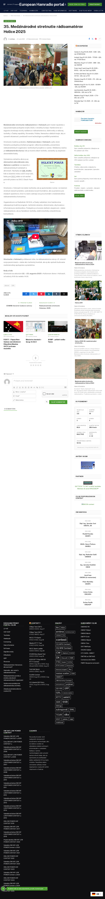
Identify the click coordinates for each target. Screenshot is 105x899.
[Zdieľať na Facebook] (89, 39)
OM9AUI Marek (86, 640)
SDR (58, 702)
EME (71, 658)
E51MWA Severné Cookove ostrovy (19, 306)
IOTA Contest (60, 665)
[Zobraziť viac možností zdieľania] (99, 39)
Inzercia (77, 186)
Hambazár (33, 10)
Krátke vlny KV (79, 146)
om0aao (12, 39)
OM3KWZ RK (85, 627)
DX (58, 657)
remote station (67, 693)
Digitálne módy (85, 10)
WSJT (58, 719)
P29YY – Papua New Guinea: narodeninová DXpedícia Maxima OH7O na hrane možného (12, 344)
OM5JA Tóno (85, 643)
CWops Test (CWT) (35, 627)
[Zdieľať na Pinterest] (95, 39)
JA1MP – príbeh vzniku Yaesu (56, 341)
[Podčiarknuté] (19, 387)
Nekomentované (33, 39)
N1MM (73, 673)
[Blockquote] (31, 387)
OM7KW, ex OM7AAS (88, 656)
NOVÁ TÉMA (79, 195)
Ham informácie (60, 10)
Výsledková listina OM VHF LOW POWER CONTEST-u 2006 (12, 749)
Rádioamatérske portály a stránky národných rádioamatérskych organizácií (13, 678)
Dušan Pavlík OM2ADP (87, 603)
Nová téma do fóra (77, 4)
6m (57, 627)
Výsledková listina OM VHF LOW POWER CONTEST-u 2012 (12, 793)
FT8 (58, 662)
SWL (72, 709)
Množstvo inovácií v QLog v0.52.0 (33, 341)
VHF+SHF (14, 10)
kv (70, 669)
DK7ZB (72, 653)
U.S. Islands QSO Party (36, 682)
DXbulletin (98, 10)
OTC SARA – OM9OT (87, 653)
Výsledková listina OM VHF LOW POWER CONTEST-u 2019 (12, 834)
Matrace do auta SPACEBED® (87, 489)
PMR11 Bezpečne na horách (90, 663)
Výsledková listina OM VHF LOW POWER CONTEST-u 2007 (12, 762)
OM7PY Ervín (85, 637)
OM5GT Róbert (86, 630)
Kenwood (70, 665)
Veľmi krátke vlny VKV (82, 155)
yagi (71, 719)
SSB (65, 701)
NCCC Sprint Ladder (36, 648)
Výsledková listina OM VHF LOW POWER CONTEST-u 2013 (12, 801)
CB (64, 635)
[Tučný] (14, 387)
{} (40, 387)
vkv (66, 714)
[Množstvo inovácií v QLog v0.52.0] (35, 326)
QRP (5, 658)
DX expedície (82, 46)
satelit (66, 697)
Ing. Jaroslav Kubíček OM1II (88, 566)
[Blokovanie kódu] (34, 387)
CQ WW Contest (63, 648)
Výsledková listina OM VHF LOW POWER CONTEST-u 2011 (12, 785)
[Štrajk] (22, 387)
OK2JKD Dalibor (86, 650)
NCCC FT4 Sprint (35, 638)
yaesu (65, 719)
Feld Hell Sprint (34, 669)
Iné (75, 176)
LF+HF (6, 10)
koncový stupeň (61, 669)
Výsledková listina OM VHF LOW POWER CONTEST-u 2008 (12, 770)
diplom (7, 285)
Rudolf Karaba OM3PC (88, 535)
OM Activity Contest (64, 680)
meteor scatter (62, 673)
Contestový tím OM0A (88, 660)
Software (73, 10)
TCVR (59, 715)
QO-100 (59, 688)
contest (61, 639)
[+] (43, 387)
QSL (13, 285)
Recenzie (7, 661)
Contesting (47, 10)
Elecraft (64, 658)
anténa (60, 631)
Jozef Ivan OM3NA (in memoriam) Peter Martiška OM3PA (88, 579)
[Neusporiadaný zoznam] (28, 387)
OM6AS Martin (86, 633)
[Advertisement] (36, 108)
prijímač (69, 684)
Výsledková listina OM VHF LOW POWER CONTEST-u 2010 (12, 778)
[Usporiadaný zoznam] (25, 387)
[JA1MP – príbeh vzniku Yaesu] (58, 326)
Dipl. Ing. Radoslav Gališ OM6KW (88, 556)
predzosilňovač (60, 684)
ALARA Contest (34, 675)
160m (63, 628)
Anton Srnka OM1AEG (87, 593)
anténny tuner (70, 632)
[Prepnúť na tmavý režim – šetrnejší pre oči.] (65, 4)
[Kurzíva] (17, 387)
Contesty (36, 623)
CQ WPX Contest (63, 644)
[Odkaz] (37, 387)
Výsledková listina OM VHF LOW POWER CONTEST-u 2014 (12, 808)
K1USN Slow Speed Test (37, 654)
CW (58, 652)
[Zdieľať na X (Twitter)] (92, 39)
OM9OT (59, 677)
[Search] (62, 4)
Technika (23, 10)
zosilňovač (59, 722)
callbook (58, 635)
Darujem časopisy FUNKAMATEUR (87, 119)
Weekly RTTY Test (35, 643)
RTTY (58, 697)
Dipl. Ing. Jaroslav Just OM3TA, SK (88, 524)
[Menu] (4, 4)
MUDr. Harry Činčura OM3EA (87, 545)
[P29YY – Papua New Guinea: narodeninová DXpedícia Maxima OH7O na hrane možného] (13, 326)
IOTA (70, 662)
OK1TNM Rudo (86, 646)
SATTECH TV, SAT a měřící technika (88, 486)
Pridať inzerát (95, 4)
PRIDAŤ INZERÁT (81, 131)
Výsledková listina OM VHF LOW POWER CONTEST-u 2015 (12, 816)
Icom (64, 662)
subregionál (61, 709)
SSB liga (59, 706)
